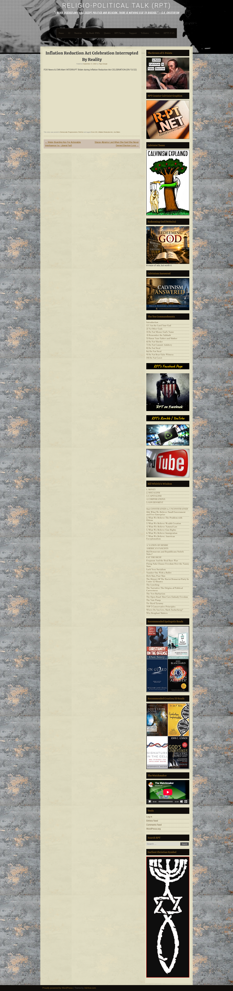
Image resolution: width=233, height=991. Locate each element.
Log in (149, 816)
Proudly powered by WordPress (57, 988)
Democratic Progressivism (69, 132)
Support (133, 33)
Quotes (107, 33)
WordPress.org (153, 829)
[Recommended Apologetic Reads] (167, 659)
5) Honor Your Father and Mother (161, 338)
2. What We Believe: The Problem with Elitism (164, 519)
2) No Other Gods (154, 328)
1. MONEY (151, 489)
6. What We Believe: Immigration (161, 533)
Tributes (145, 33)
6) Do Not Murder (154, 341)
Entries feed (152, 820)
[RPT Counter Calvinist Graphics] (167, 119)
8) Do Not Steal (153, 348)
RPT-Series (119, 33)
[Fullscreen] (185, 801)
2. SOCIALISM (153, 492)
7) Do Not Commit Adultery (159, 344)
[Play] (149, 801)
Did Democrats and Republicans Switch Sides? (165, 553)
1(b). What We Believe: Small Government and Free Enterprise (165, 513)
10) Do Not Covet (154, 357)
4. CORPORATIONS (155, 499)
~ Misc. (156, 33)
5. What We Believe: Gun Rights (161, 529)
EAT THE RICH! (153, 557)
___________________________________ (165, 505)
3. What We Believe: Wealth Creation (163, 523)
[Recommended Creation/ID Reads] (167, 736)
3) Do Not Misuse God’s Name (160, 331)
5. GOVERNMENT (154, 502)
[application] (167, 792)
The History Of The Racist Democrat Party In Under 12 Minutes (167, 580)
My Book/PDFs (93, 33)
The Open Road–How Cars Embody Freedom (167, 596)
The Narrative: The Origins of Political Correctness (164, 589)
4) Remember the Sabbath (158, 335)
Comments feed (154, 825)
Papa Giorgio (103, 64)
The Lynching (152, 584)
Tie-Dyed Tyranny (154, 603)
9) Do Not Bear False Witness (160, 354)
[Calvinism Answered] (167, 294)
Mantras (78, 33)
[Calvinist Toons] (167, 182)
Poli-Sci (80, 132)
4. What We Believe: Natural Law (161, 526)
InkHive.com (90, 988)
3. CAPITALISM (153, 495)
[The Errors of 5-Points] (167, 73)
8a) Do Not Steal (153, 351)
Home (61, 33)
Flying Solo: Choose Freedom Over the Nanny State (167, 565)
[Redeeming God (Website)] (167, 245)
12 (69, 33)
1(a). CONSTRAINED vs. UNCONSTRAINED (167, 508)
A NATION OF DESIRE (157, 545)
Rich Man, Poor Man (155, 575)
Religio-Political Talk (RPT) (116, 5)
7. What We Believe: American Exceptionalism (160, 537)
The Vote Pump (153, 600)
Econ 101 (94, 132)
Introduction (152, 322)
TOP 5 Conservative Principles (160, 606)
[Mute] (181, 801)
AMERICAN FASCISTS (157, 548)
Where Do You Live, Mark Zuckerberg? (164, 609)
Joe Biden (117, 132)
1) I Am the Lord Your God (158, 325)
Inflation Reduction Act (105, 132)
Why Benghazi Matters (157, 613)
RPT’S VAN (169, 33)
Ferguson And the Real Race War (162, 560)
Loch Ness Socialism (156, 569)
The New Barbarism (155, 593)
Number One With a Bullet (158, 572)
